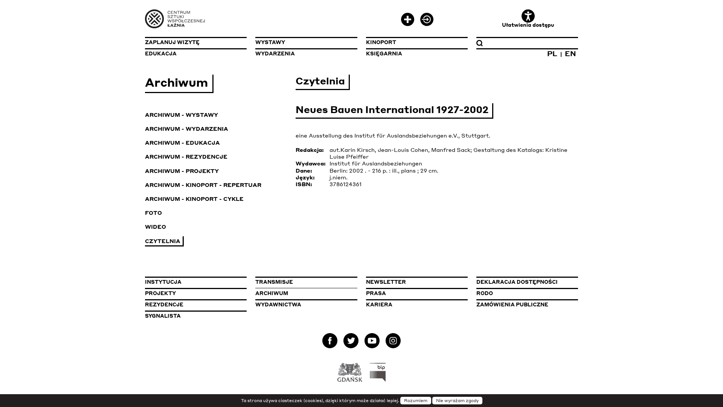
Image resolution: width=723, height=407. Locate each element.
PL (552, 53)
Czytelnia (162, 240)
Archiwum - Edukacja (182, 142)
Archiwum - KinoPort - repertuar (203, 184)
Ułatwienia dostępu (528, 25)
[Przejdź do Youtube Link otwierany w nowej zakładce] (372, 342)
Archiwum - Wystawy (181, 114)
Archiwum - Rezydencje (186, 156)
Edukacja (161, 53)
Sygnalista (163, 316)
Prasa (376, 293)
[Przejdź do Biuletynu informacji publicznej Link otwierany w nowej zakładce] (378, 372)
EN (570, 53)
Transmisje (306, 282)
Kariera (379, 304)
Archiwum (271, 293)
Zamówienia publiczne (527, 304)
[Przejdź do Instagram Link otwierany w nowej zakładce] (393, 342)
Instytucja (163, 282)
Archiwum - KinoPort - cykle (194, 198)
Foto (153, 212)
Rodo (484, 293)
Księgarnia (384, 53)
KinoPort (381, 42)
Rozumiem (415, 400)
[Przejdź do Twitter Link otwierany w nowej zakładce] (350, 342)
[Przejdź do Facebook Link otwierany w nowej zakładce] (329, 342)
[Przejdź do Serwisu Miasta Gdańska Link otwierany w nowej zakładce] (349, 372)
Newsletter (386, 282)
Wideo (155, 226)
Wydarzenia (275, 53)
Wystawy (270, 42)
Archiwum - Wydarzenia (186, 128)
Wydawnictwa (278, 304)
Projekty (160, 293)
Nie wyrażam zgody (457, 400)
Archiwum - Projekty (182, 170)
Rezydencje (164, 304)
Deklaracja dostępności (517, 282)
